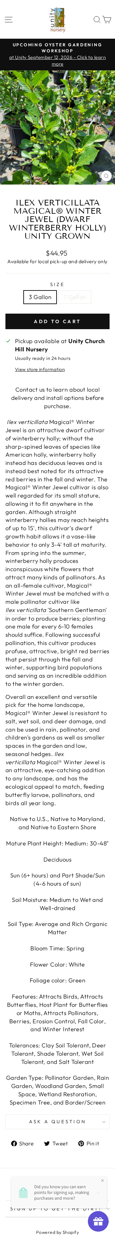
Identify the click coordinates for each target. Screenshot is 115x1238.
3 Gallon (40, 297)
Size (57, 284)
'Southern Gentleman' (56, 610)
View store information (40, 369)
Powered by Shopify (57, 1232)
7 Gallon (75, 297)
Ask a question (57, 1121)
